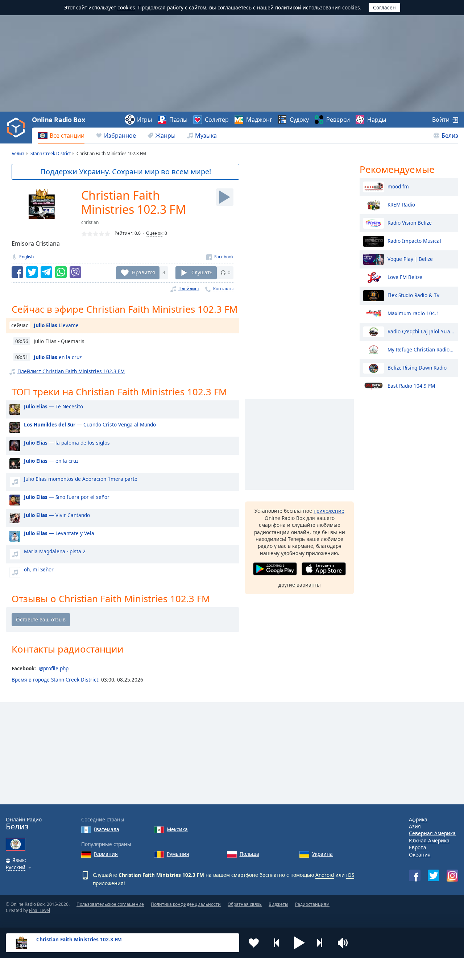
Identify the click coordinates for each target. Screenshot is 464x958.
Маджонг (259, 120)
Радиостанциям (312, 904)
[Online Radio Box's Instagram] (452, 876)
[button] (299, 942)
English (26, 257)
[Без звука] (345, 942)
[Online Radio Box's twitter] (433, 875)
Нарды (376, 120)
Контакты (223, 289)
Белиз (450, 135)
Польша (249, 853)
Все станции (67, 135)
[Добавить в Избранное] (253, 942)
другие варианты (299, 584)
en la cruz (58, 357)
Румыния (178, 853)
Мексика (177, 829)
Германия (106, 853)
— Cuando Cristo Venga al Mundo (90, 424)
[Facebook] (219, 257)
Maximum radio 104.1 (413, 312)
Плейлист (188, 289)
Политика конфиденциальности (186, 904)
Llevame (56, 325)
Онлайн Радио (24, 824)
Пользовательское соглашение (110, 904)
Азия (415, 826)
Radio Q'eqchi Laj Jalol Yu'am (421, 331)
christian (90, 222)
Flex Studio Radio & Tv (413, 294)
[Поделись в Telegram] (46, 272)
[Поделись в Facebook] (17, 272)
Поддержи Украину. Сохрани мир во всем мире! (125, 171)
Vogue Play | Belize (410, 258)
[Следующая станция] (322, 942)
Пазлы (178, 120)
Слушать (201, 272)
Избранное (120, 135)
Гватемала (106, 829)
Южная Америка (429, 840)
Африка (418, 819)
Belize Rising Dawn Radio (417, 367)
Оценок (154, 233)
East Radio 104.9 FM (411, 385)
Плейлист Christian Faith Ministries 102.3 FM (71, 371)
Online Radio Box (58, 119)
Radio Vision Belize (410, 222)
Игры (144, 120)
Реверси (338, 120)
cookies (126, 7)
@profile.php (54, 668)
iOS (350, 874)
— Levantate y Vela (59, 533)
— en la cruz (51, 460)
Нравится (143, 272)
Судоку (299, 120)
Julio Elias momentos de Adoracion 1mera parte (80, 478)
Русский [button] (15, 868)
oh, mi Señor (39, 569)
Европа (417, 847)
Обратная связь (245, 904)
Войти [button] (441, 120)
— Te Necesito (53, 406)
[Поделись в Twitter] (32, 272)
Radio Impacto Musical (414, 240)
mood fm (398, 186)
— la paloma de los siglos (67, 442)
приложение (329, 510)
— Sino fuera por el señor (66, 496)
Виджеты (278, 904)
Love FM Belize (405, 276)
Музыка (206, 135)
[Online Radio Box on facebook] (414, 875)
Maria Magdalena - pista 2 (55, 551)
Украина (322, 853)
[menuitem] (61, 135)
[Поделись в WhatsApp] (61, 272)
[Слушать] (224, 197)
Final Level (39, 910)
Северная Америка (432, 833)
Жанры (165, 135)
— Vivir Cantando (57, 515)
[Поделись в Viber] (75, 272)
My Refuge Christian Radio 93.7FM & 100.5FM (421, 349)
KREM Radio (401, 204)
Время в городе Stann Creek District (55, 679)
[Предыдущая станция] (276, 942)
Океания (420, 854)
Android (324, 874)
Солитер (217, 120)
